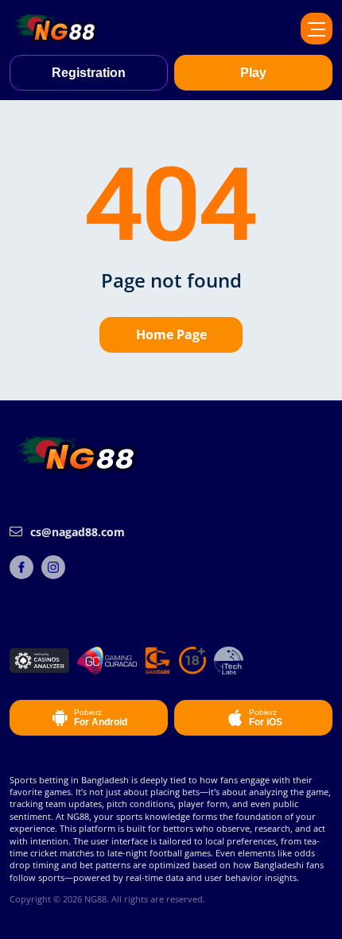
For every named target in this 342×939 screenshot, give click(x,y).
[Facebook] (21, 567)
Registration (89, 72)
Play (253, 72)
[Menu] (316, 28)
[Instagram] (53, 567)
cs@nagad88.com (77, 531)
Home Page (171, 334)
